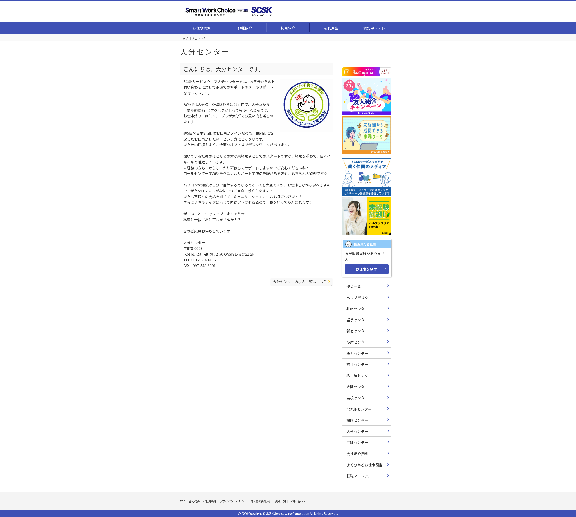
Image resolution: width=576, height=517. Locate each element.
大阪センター (357, 386)
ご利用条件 (209, 501)
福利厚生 (331, 28)
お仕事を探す (366, 269)
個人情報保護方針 (261, 501)
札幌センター (357, 308)
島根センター (357, 398)
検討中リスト (374, 28)
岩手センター (357, 319)
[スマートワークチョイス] (228, 10)
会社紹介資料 (357, 453)
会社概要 (194, 501)
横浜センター (357, 353)
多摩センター (357, 342)
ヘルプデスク (357, 297)
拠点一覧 (353, 286)
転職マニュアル (359, 476)
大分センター (357, 431)
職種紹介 (245, 28)
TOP (182, 501)
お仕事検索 (202, 28)
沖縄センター (357, 442)
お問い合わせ (297, 501)
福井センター (357, 364)
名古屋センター (359, 375)
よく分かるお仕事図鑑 (364, 465)
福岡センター (357, 420)
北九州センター (359, 409)
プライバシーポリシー (233, 501)
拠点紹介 (288, 28)
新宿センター (357, 330)
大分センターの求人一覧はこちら (300, 281)
